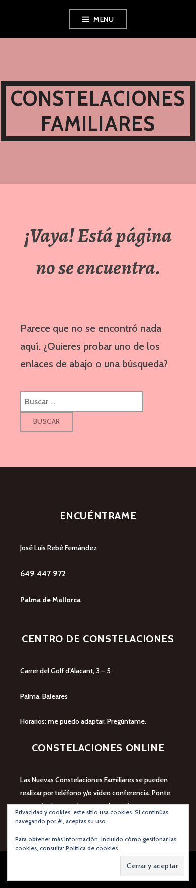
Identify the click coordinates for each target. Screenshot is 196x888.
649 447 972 (43, 573)
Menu (103, 19)
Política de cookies (92, 848)
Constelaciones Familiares (98, 111)
